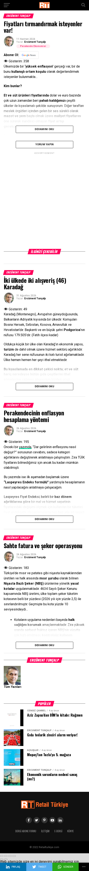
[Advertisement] (44, 200)
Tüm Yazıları (12, 687)
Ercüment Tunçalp (35, 41)
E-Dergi (58, 831)
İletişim (45, 831)
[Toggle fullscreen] (10, 856)
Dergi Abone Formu (25, 831)
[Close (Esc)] (1, 856)
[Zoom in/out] (14, 856)
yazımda (25, 447)
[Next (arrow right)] (5, 859)
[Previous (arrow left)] (1, 859)
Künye (70, 831)
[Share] (5, 856)
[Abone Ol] (29, 55)
